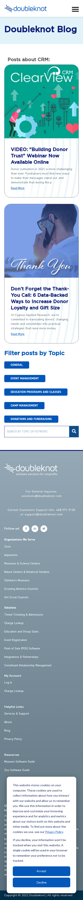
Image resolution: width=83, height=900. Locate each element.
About (8, 722)
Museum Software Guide (19, 761)
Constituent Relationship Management (28, 665)
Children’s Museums (17, 580)
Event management (25, 378)
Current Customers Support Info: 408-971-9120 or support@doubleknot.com (41, 512)
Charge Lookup (14, 623)
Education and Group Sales (21, 631)
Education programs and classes (36, 392)
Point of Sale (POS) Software (22, 648)
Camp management (24, 405)
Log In (8, 682)
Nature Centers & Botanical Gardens (27, 572)
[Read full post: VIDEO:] (41, 137)
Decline (42, 882)
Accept (41, 871)
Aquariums (11, 555)
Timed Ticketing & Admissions (23, 614)
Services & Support (16, 713)
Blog (7, 730)
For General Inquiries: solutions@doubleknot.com (41, 494)
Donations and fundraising (31, 419)
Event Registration (15, 640)
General (17, 365)
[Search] (74, 431)
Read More (17, 188)
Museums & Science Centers (22, 563)
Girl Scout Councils (16, 597)
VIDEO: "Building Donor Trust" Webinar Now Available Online (39, 156)
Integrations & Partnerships (21, 657)
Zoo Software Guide (17, 770)
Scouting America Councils (21, 588)
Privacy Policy (54, 832)
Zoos (7, 546)
